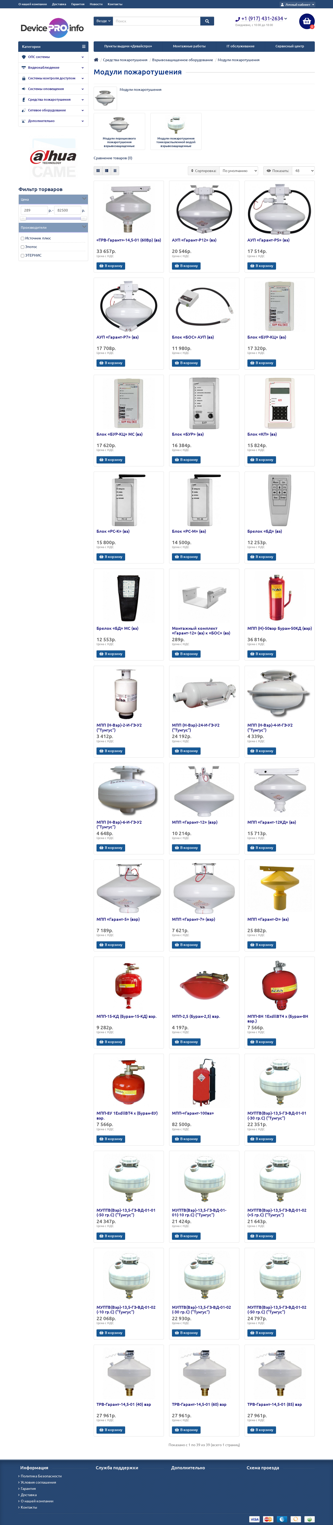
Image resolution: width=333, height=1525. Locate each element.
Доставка (59, 4)
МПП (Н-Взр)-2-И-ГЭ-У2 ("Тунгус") (119, 727)
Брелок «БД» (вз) (264, 531)
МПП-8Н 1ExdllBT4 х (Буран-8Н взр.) (277, 1018)
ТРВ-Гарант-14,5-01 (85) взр (274, 1404)
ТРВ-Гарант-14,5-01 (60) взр (199, 1404)
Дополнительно (41, 121)
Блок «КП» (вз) (262, 434)
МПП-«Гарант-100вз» (193, 1113)
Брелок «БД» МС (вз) (117, 628)
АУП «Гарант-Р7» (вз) (118, 337)
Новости (96, 4)
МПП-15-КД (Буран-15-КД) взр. (127, 1016)
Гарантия (78, 4)
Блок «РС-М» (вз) (189, 531)
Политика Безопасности (41, 1476)
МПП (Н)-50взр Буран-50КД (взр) (279, 628)
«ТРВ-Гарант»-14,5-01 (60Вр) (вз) (129, 240)
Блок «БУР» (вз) (188, 434)
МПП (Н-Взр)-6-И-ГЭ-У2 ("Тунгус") (119, 824)
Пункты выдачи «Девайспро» (128, 46)
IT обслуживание (240, 46)
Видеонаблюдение (43, 67)
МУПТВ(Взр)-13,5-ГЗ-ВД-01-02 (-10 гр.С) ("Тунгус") (126, 1309)
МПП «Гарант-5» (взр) (118, 919)
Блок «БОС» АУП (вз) (193, 337)
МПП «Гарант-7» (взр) (193, 919)
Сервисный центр (290, 46)
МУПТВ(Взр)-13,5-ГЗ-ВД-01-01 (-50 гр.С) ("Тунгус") (126, 1212)
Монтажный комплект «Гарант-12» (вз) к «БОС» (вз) (201, 630)
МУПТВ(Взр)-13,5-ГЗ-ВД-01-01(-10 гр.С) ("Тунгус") (199, 1212)
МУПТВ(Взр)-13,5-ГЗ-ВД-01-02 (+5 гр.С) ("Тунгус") (276, 1212)
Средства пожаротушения (49, 99)
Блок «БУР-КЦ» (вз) (266, 337)
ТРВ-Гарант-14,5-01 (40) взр (124, 1404)
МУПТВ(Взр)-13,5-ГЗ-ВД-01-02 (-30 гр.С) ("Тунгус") (201, 1309)
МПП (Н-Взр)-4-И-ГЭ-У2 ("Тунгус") (270, 727)
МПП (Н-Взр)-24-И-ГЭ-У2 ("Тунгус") (196, 727)
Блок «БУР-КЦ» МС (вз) (120, 434)
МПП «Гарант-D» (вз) (268, 919)
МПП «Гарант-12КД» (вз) (271, 822)
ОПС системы (38, 57)
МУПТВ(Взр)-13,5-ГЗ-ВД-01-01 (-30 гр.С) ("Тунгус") (276, 1115)
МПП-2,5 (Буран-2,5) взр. (196, 1016)
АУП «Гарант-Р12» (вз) (194, 240)
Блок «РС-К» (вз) (113, 531)
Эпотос (31, 247)
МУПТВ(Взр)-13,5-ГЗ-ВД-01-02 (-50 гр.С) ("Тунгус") (276, 1309)
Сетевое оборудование (46, 110)
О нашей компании (32, 4)
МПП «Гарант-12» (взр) (194, 822)
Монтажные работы (189, 46)
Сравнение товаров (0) (113, 158)
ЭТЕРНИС (33, 255)
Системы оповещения (45, 89)
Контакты (115, 4)
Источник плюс (38, 238)
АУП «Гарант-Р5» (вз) (268, 240)
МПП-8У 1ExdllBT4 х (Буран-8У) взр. (127, 1115)
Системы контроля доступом (51, 78)
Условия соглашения (38, 1482)
